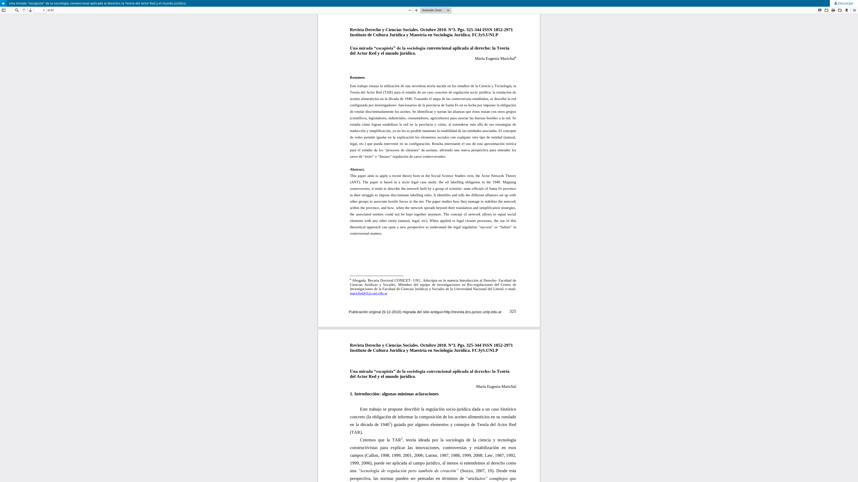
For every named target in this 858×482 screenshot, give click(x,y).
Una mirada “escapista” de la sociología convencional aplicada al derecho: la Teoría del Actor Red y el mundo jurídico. (97, 3)
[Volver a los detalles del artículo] (3, 3)
